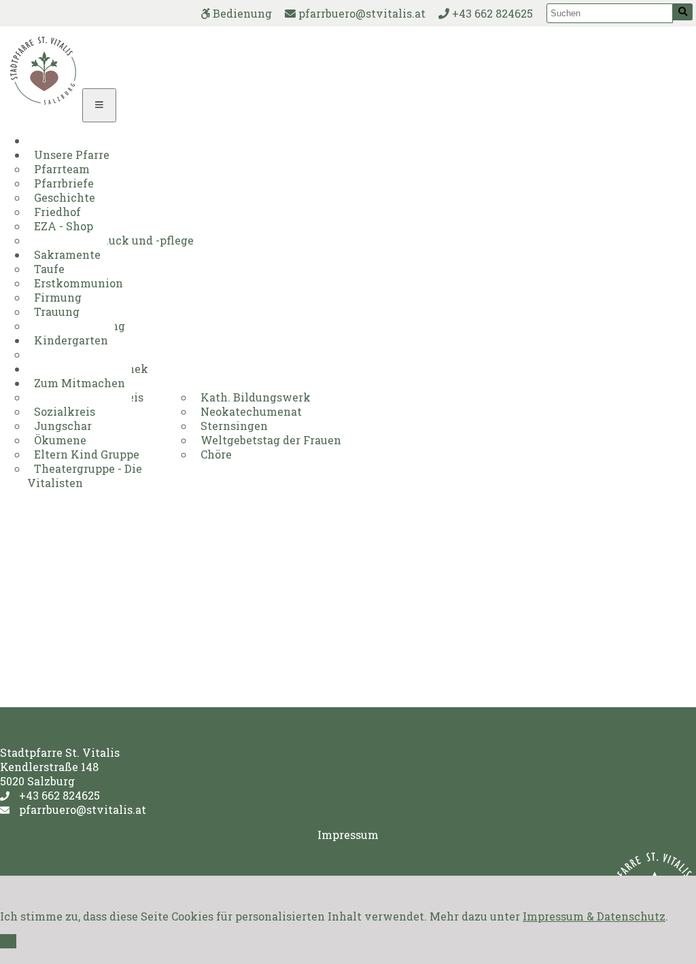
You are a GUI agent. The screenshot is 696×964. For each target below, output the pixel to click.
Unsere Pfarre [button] (71, 154)
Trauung (57, 311)
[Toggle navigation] (99, 105)
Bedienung (241, 13)
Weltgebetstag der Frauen (271, 440)
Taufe (49, 269)
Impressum (348, 834)
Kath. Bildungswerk (256, 397)
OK (8, 941)
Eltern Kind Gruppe (86, 454)
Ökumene (60, 440)
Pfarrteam (62, 169)
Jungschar (63, 425)
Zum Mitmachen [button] (79, 383)
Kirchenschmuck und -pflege (114, 240)
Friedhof (57, 211)
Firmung (58, 297)
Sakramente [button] (67, 254)
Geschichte (64, 197)
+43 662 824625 (491, 13)
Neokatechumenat (251, 411)
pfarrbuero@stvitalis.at (360, 13)
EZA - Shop (63, 226)
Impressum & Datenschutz (594, 916)
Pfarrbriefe (64, 183)
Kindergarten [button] (71, 340)
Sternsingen (234, 425)
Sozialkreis (64, 411)
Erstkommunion (78, 283)
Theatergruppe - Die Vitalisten (84, 475)
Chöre (216, 454)
